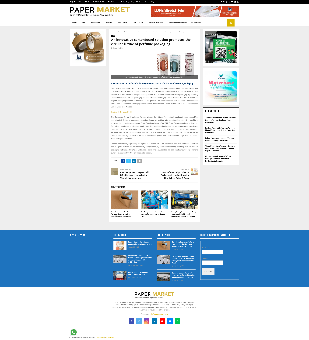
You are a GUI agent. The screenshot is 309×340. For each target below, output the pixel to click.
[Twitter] (73, 235)
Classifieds (196, 23)
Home (74, 23)
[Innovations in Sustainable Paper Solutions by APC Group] (119, 245)
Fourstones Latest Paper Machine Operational (138, 273)
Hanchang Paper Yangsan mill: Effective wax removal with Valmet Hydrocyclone (134, 175)
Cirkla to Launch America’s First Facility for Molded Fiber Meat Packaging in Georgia (218, 158)
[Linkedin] (78, 235)
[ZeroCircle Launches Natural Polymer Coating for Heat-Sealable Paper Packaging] (163, 245)
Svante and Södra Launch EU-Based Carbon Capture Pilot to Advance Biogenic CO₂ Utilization (140, 259)
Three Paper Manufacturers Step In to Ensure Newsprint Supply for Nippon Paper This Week (220, 148)
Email (206, 259)
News (83, 23)
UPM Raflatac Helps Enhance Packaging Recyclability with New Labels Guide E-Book (175, 175)
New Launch (138, 23)
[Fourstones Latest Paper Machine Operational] (119, 275)
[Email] (84, 235)
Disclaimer (100, 337)
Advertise (88, 2)
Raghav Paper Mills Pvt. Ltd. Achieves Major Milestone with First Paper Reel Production (220, 130)
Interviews (95, 23)
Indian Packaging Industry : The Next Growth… (142, 2)
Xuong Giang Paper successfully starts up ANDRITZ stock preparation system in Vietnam (183, 214)
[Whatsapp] (177, 321)
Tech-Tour (122, 23)
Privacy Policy (109, 337)
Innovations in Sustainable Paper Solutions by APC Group (139, 243)
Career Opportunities (178, 23)
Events (109, 23)
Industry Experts (98, 2)
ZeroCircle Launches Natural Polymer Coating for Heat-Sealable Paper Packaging (122, 214)
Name (205, 248)
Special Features (156, 23)
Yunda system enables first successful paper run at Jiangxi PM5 (153, 214)
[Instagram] (75, 235)
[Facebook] (70, 235)
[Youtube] (81, 235)
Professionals (110, 2)
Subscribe (208, 272)
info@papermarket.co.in (159, 314)
